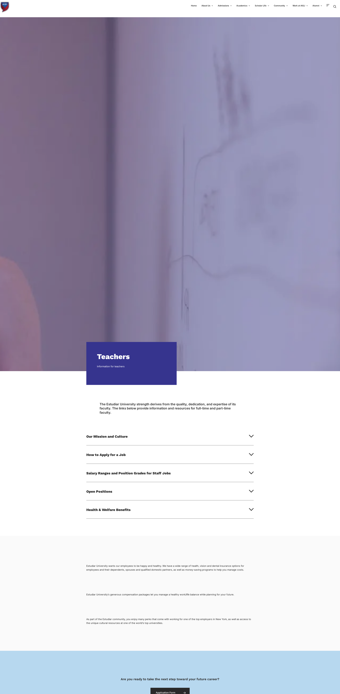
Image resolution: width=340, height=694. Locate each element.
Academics (241, 5)
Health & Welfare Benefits (108, 510)
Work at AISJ (299, 5)
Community (279, 5)
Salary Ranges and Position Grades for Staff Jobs (128, 473)
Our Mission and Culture (107, 436)
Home (194, 5)
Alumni (316, 5)
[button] (170, 439)
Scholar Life (260, 5)
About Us (205, 5)
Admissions (223, 5)
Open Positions (99, 491)
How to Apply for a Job (106, 455)
